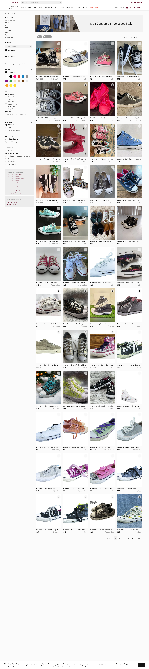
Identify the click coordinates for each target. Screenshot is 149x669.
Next (139, 538)
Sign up (139, 2)
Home (41, 7)
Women (23, 7)
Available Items (13, 153)
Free (9, 128)
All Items (11, 125)
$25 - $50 (11, 99)
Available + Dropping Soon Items (19, 156)
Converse (14, 13)
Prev (108, 538)
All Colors (11, 72)
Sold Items (11, 162)
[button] (26, 3)
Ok (141, 665)
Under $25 (11, 97)
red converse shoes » (14, 185)
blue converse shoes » (14, 183)
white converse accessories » (16, 179)
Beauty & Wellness (67, 7)
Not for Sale (12, 164)
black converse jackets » (15, 175)
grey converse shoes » (14, 187)
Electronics (49, 7)
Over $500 (12, 109)
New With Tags (13, 142)
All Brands (11, 54)
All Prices (11, 94)
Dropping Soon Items (15, 159)
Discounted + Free (14, 130)
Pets (56, 7)
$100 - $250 (12, 104)
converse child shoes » (14, 193)
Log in (133, 2)
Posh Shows (94, 7)
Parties (85, 7)
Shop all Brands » (13, 202)
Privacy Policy (81, 666)
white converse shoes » (14, 181)
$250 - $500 (12, 106)
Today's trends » (12, 204)
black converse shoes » (14, 177)
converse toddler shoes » (15, 191)
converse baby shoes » (14, 189)
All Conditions (13, 139)
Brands (78, 7)
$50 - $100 (12, 102)
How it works (119, 7)
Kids (34, 7)
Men (29, 7)
